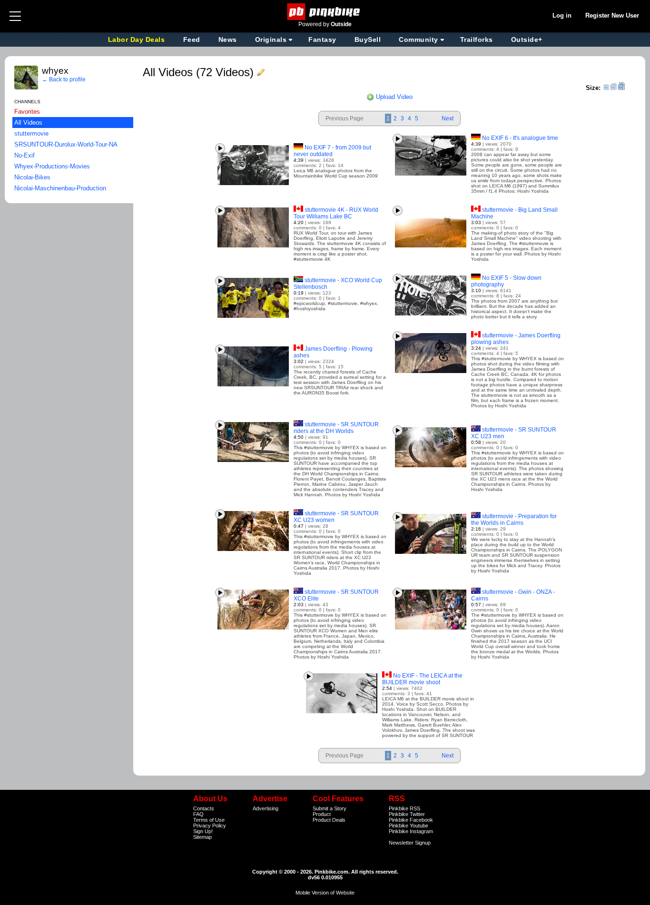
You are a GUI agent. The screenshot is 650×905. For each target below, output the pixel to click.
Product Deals (329, 820)
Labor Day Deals (137, 39)
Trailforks (476, 39)
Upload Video (393, 96)
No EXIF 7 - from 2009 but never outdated (332, 150)
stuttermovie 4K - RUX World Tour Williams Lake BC (336, 213)
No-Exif (24, 155)
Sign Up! (203, 831)
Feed (191, 39)
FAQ (198, 814)
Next (447, 118)
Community (418, 39)
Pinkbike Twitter (407, 814)
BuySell (368, 39)
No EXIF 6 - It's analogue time (520, 138)
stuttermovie (31, 133)
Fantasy (322, 39)
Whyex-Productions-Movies (52, 166)
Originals (271, 39)
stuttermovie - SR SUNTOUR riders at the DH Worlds (336, 427)
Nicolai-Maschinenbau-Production (60, 188)
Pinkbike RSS (404, 808)
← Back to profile (64, 79)
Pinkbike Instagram (411, 831)
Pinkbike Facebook (411, 820)
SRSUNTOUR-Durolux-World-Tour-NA (66, 144)
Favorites (27, 111)
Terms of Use (209, 820)
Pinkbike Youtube (408, 825)
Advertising (265, 808)
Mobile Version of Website (325, 892)
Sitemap (202, 837)
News (227, 39)
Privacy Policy (209, 825)
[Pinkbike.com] (325, 11)
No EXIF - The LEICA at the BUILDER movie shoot (422, 679)
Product (322, 814)
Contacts (203, 808)
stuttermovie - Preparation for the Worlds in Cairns (514, 519)
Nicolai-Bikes (32, 177)
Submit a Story (329, 808)
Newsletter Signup (410, 843)
